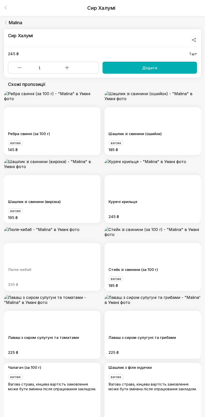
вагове (15, 143)
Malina (15, 22)
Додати (149, 67)
